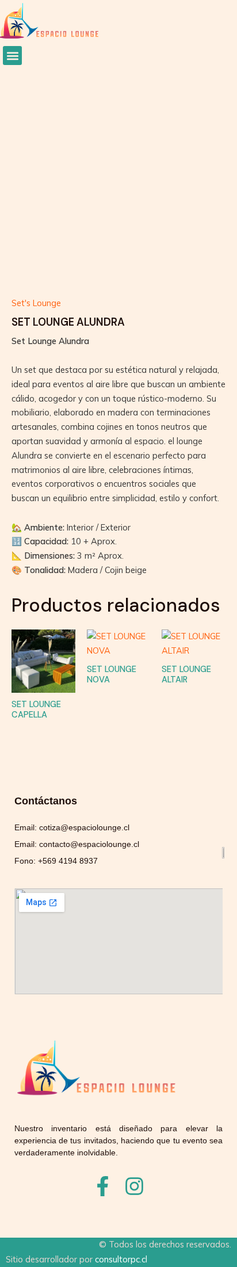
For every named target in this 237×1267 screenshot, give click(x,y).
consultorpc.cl (121, 1259)
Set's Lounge (36, 302)
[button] (12, 55)
